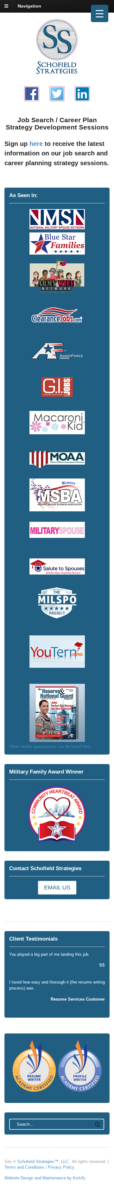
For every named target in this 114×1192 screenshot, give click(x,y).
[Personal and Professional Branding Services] (57, 73)
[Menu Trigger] (99, 13)
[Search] (97, 1124)
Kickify (79, 1178)
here (36, 143)
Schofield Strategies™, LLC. (43, 1161)
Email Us (57, 887)
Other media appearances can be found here (50, 746)
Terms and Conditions (24, 1167)
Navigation (29, 6)
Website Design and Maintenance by (38, 1178)
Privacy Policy (61, 1167)
